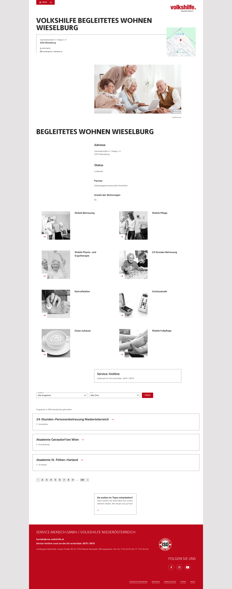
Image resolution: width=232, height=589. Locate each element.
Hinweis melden (170, 581)
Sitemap (183, 581)
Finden (147, 395)
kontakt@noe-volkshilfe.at (52, 52)
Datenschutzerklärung (138, 581)
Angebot (41, 393)
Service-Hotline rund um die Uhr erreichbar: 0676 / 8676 (65, 543)
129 (82, 480)
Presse (192, 581)
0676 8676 (46, 48)
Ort (91, 393)
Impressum (156, 581)
